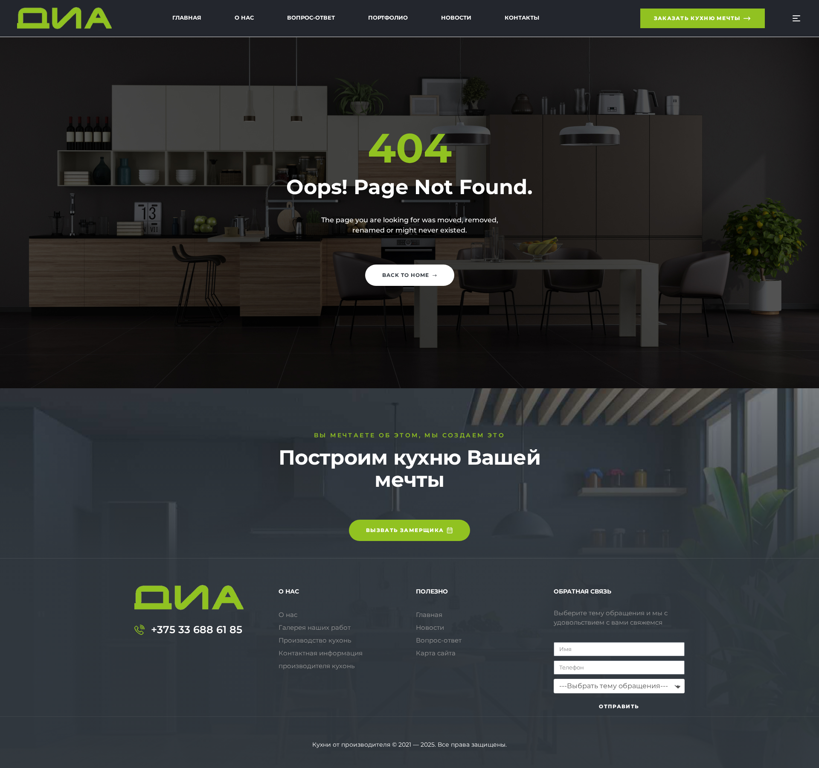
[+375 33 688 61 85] (139, 630)
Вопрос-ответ (439, 640)
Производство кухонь (315, 640)
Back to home (405, 275)
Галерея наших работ (315, 627)
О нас (288, 615)
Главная (429, 615)
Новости (430, 627)
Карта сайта (436, 653)
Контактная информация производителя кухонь (321, 659)
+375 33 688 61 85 (196, 629)
